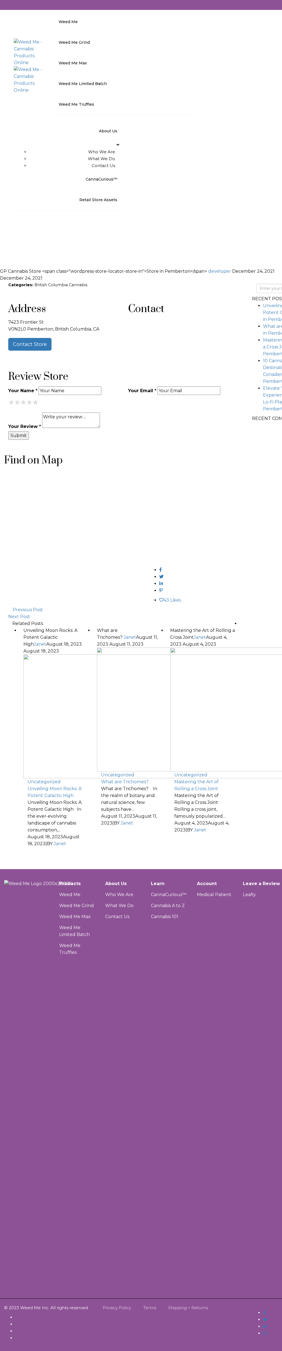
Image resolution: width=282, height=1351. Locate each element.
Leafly (249, 894)
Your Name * (22, 390)
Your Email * (142, 390)
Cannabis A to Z (168, 905)
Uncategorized (44, 781)
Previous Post (28, 609)
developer (220, 271)
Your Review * (24, 426)
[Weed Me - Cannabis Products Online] (29, 51)
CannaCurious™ (168, 894)
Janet (40, 644)
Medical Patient (214, 894)
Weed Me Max (75, 916)
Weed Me (69, 894)
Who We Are (101, 151)
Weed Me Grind (76, 905)
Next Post (19, 616)
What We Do (101, 158)
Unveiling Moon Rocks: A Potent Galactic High (55, 792)
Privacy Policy (117, 1307)
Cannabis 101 (164, 916)
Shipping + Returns (188, 1307)
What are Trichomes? (125, 781)
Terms (149, 1307)
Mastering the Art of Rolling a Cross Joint (196, 785)
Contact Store (30, 344)
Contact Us (103, 165)
